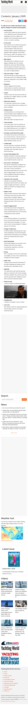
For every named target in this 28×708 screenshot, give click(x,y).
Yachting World (9, 20)
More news (14, 432)
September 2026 (8, 569)
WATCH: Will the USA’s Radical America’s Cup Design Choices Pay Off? (20, 631)
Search (24, 399)
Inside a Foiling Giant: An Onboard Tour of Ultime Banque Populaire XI (21, 593)
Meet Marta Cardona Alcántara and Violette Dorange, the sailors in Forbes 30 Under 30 (14, 427)
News (4, 404)
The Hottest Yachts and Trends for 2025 (21, 610)
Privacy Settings (11, 701)
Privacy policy (4, 701)
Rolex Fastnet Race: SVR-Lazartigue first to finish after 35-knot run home (6, 612)
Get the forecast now (7, 540)
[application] (15, 291)
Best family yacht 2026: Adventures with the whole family (6, 592)
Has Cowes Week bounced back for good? (13, 408)
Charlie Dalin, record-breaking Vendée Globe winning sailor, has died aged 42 (14, 411)
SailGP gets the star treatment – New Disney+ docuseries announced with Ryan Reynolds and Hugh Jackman (13, 423)
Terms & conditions (22, 699)
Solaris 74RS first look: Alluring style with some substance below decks (7, 631)
